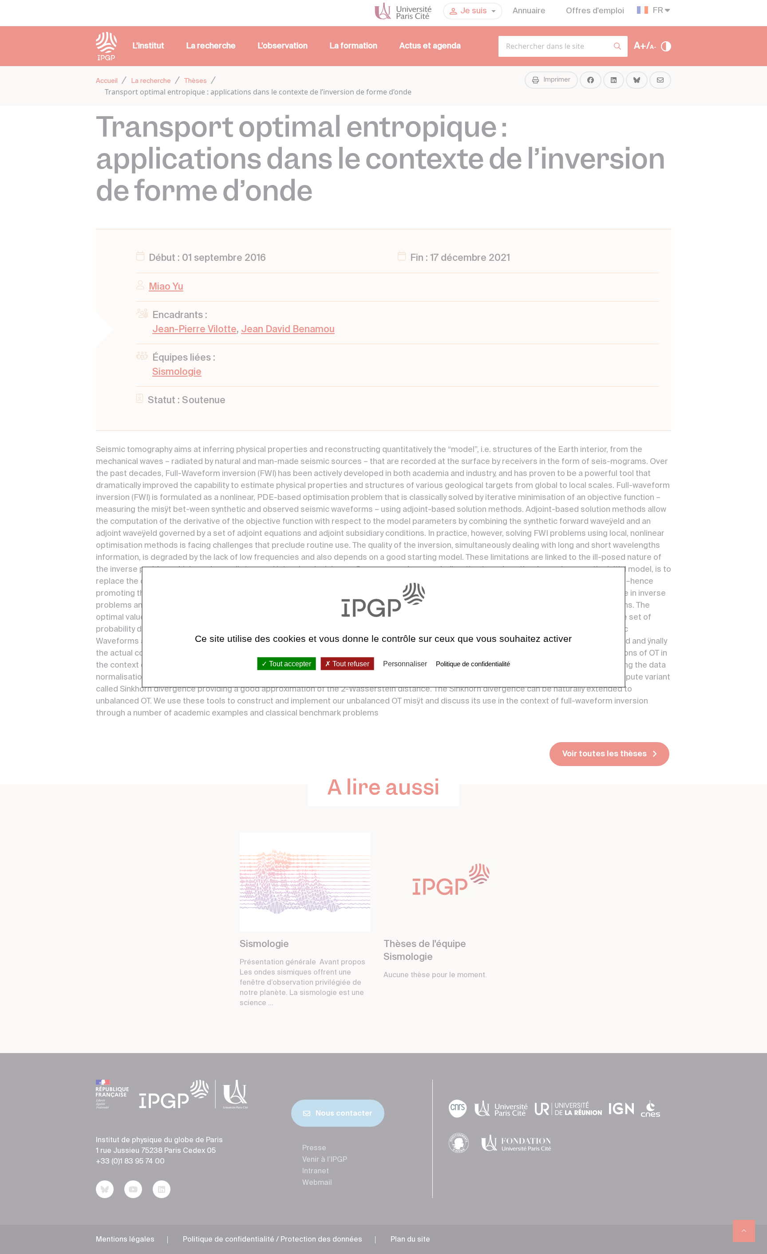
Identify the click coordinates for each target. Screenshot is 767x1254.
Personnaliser (405, 664)
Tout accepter (289, 664)
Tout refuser (350, 664)
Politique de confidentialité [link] (473, 664)
